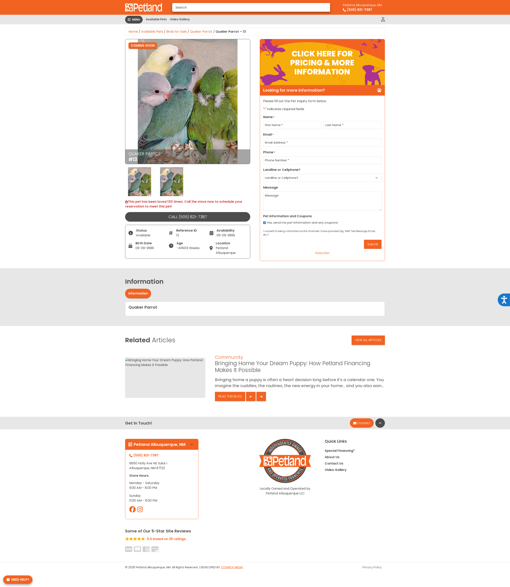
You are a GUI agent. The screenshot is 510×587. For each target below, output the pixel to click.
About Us (332, 457)
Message (270, 187)
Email (268, 134)
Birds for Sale (176, 31)
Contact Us (334, 463)
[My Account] (383, 19)
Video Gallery (180, 19)
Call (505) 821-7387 (188, 217)
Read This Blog (230, 396)
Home (133, 31)
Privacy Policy (372, 567)
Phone (269, 152)
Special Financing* (340, 450)
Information (138, 293)
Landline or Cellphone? (281, 169)
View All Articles (368, 340)
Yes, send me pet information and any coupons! (302, 222)
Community (229, 357)
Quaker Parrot (201, 31)
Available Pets (156, 19)
